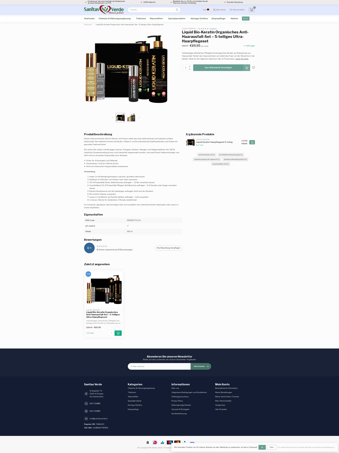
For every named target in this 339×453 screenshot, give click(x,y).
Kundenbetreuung (179, 413)
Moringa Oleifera (199, 18)
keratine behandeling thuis (235, 159)
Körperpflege (218, 18)
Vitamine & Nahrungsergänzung (115, 18)
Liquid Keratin (188, 28)
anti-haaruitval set (207, 155)
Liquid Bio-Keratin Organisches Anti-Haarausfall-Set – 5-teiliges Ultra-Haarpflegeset (129, 24)
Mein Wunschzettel (223, 401)
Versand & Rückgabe (180, 409)
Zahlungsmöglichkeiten (181, 405)
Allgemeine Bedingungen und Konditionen (189, 392)
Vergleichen (220, 405)
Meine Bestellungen (223, 392)
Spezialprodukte (176, 18)
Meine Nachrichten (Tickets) (227, 396)
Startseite (89, 18)
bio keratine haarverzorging (230, 155)
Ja (262, 447)
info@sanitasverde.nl (99, 418)
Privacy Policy (177, 401)
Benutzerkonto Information (226, 388)
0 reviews (213, 29)
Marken (234, 18)
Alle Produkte (221, 409)
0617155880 (95, 403)
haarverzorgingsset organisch (207, 159)
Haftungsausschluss (180, 396)
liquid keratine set (221, 164)
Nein (272, 447)
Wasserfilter (156, 18)
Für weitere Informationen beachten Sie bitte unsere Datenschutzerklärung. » (306, 447)
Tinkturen (141, 18)
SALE (245, 18)
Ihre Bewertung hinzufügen (168, 248)
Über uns (175, 388)
